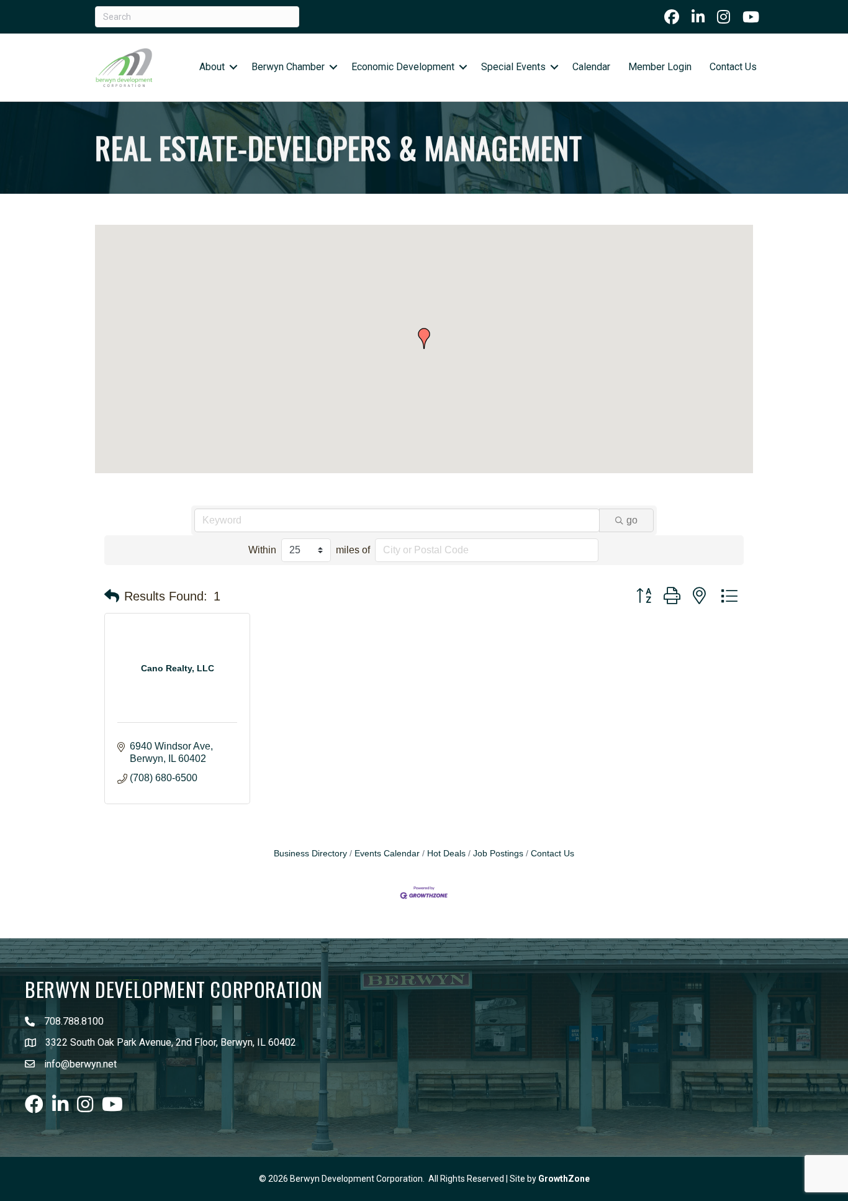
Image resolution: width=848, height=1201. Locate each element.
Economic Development (402, 67)
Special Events (513, 67)
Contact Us (733, 67)
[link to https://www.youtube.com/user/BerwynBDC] (751, 17)
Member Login (660, 67)
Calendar (591, 67)
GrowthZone (564, 1179)
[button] (424, 338)
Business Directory (310, 853)
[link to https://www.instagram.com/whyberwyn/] (723, 17)
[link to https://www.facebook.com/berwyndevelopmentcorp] (672, 17)
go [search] (632, 520)
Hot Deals (446, 853)
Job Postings (498, 853)
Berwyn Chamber (288, 67)
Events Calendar (387, 853)
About (212, 67)
